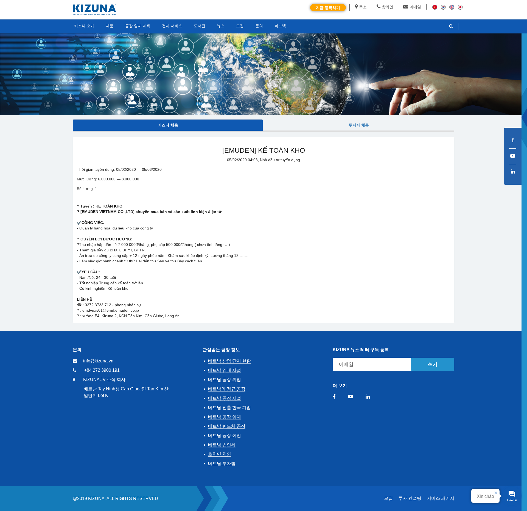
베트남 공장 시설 (224, 398)
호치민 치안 (219, 454)
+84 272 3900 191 (102, 370)
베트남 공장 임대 (224, 417)
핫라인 (387, 7)
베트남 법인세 (222, 444)
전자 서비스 (172, 26)
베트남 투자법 (222, 463)
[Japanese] (460, 7)
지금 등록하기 (328, 7)
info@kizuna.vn (98, 361)
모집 (388, 498)
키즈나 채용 (168, 125)
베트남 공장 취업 (224, 379)
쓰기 (433, 364)
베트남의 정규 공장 (226, 389)
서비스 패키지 (440, 498)
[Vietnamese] (434, 7)
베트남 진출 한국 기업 (229, 407)
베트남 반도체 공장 (226, 426)
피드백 (280, 26)
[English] (451, 7)
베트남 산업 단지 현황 (229, 361)
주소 (363, 7)
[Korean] (443, 7)
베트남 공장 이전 (224, 435)
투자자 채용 (359, 125)
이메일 (415, 7)
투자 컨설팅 (409, 498)
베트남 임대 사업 (224, 370)
